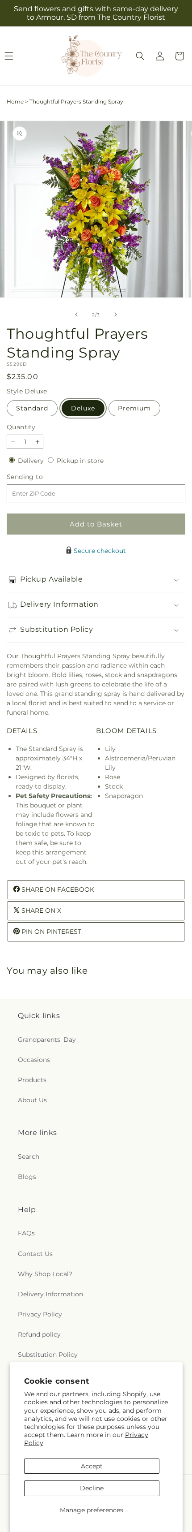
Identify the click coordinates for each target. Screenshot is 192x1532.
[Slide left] (76, 314)
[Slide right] (115, 314)
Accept (92, 1466)
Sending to (38, 477)
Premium (134, 408)
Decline (92, 1488)
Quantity (21, 427)
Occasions (34, 1060)
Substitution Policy (48, 1355)
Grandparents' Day (47, 1040)
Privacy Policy (40, 1314)
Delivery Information (50, 1294)
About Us (32, 1100)
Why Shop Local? (45, 1274)
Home (15, 101)
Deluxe (83, 408)
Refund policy (39, 1334)
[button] (140, 56)
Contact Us (35, 1254)
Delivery (32, 461)
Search (28, 1156)
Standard (32, 408)
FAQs (26, 1233)
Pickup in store (80, 461)
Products (32, 1080)
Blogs (27, 1177)
